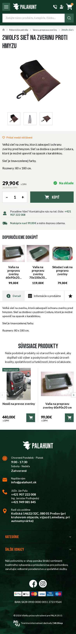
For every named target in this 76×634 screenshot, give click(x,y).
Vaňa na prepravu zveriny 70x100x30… (38, 272)
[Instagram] (43, 584)
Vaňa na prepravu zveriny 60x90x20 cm (57, 405)
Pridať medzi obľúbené (19, 137)
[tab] (13, 295)
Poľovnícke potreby (18, 30)
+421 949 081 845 (23, 502)
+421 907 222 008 (23, 494)
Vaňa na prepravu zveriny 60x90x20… (13, 272)
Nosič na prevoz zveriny (19, 403)
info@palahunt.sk (23, 482)
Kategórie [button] (12, 537)
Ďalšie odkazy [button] (14, 549)
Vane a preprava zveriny (45, 30)
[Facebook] (33, 584)
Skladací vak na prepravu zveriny (62, 270)
